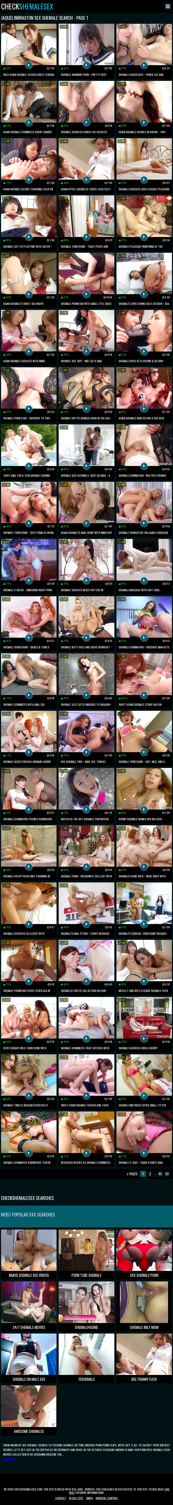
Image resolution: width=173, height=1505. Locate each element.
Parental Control (107, 1498)
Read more (9, 1459)
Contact (60, 1498)
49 (160, 1173)
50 (167, 1173)
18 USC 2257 (76, 1498)
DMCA (89, 1498)
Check (27, 6)
